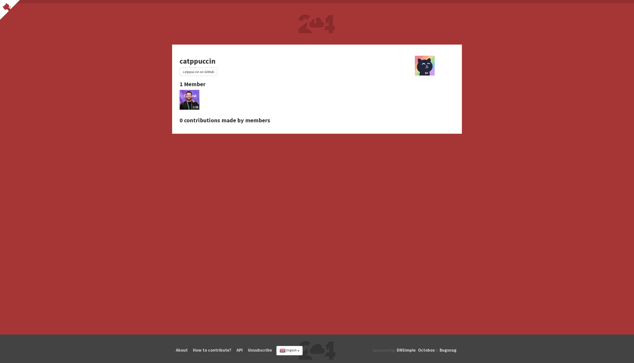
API (240, 350)
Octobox (426, 350)
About (182, 350)
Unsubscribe (260, 350)
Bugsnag (448, 350)
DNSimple (406, 350)
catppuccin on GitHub (198, 72)
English (291, 350)
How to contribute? (212, 350)
